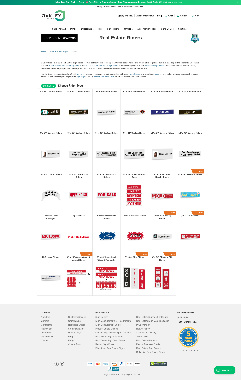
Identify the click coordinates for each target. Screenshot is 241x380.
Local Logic (182, 317)
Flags (138, 29)
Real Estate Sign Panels (148, 348)
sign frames (135, 74)
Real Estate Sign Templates (109, 336)
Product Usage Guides (106, 329)
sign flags (80, 77)
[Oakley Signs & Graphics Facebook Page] (56, 364)
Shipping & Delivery (146, 332)
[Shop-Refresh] (59, 37)
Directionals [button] (86, 29)
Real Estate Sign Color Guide (110, 340)
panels (156, 74)
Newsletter (46, 329)
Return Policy (143, 329)
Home (43, 52)
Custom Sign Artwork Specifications (113, 332)
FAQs (71, 340)
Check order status (145, 16)
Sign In (183, 16)
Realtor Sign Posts (104, 344)
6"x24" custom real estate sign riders (65, 65)
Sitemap (45, 340)
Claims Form (74, 344)
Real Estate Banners (146, 340)
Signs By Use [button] (167, 29)
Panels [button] (73, 29)
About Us (45, 317)
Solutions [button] (182, 29)
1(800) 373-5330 (125, 16)
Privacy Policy (143, 325)
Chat (170, 16)
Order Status (74, 321)
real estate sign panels (154, 65)
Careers (45, 321)
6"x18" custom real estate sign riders (102, 65)
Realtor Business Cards (148, 344)
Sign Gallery (101, 317)
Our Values (46, 332)
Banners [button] (127, 29)
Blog (159, 16)
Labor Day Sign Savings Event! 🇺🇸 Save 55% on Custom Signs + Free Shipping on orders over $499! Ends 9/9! (108, 2)
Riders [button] (100, 29)
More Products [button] (150, 29)
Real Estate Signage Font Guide (152, 317)
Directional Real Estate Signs (110, 348)
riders (79, 74)
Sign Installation (76, 329)
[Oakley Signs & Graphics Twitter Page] (62, 364)
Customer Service (77, 317)
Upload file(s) (74, 332)
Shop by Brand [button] (59, 29)
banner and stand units (104, 77)
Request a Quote (76, 325)
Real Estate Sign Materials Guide (152, 321)
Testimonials (47, 336)
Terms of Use (142, 336)
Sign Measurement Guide (108, 325)
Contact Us (46, 325)
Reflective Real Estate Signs (150, 352)
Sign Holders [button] (113, 29)
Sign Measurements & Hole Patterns (113, 321)
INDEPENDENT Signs (59, 52)
